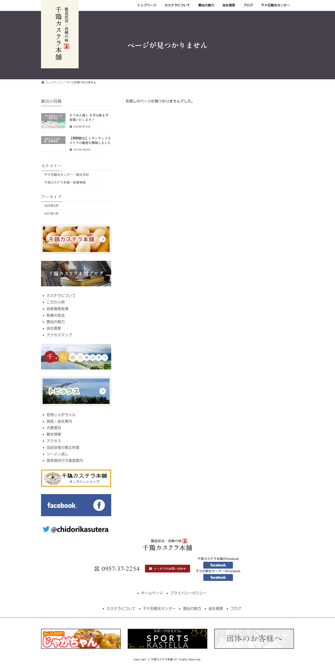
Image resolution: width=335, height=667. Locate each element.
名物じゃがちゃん (61, 414)
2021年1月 (51, 213)
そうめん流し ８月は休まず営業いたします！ (88, 117)
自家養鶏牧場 (57, 308)
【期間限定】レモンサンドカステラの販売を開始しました (90, 140)
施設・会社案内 (59, 421)
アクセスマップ (59, 335)
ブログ (235, 608)
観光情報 (53, 434)
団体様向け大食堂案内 (64, 460)
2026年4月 (51, 205)
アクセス (53, 441)
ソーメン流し (57, 454)
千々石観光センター (159, 608)
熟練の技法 (55, 315)
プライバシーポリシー (188, 593)
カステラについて (61, 295)
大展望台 (53, 427)
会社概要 (53, 328)
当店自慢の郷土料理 (62, 447)
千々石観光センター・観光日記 (66, 174)
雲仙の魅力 (55, 321)
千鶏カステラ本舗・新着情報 (65, 182)
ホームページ (152, 593)
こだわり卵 (55, 302)
